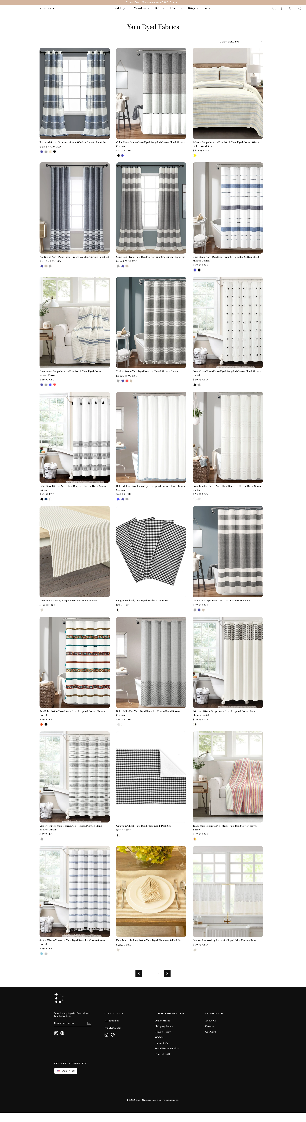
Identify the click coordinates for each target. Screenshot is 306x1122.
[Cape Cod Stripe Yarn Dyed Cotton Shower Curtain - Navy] (199, 609)
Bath (158, 8)
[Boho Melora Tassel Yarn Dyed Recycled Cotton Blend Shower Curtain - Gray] (126, 499)
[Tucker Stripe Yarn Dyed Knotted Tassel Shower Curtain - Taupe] (131, 380)
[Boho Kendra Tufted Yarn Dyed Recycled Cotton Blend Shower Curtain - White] (194, 499)
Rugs (192, 8)
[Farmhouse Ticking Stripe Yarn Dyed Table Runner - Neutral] (41, 609)
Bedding (119, 8)
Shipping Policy (164, 1026)
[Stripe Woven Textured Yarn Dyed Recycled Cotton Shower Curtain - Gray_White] (45, 953)
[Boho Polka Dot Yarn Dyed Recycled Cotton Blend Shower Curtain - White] (122, 724)
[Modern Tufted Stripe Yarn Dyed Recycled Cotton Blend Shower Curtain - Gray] (41, 839)
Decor (175, 8)
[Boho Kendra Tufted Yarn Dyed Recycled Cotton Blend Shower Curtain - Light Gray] (199, 499)
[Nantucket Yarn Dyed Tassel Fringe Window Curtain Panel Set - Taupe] (45, 266)
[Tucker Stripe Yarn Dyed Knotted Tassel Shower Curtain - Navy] (122, 380)
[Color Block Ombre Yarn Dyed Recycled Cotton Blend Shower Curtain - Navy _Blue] (122, 155)
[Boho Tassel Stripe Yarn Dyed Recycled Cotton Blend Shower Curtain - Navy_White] (45, 499)
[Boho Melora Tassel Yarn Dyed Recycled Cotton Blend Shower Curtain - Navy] (122, 499)
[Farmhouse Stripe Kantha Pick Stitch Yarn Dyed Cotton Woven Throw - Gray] (45, 384)
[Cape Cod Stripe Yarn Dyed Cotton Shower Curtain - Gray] (194, 609)
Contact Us (161, 1043)
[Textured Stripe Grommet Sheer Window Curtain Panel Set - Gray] (45, 151)
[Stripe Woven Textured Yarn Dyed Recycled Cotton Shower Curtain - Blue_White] (41, 953)
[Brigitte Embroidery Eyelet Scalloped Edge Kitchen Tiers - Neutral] (194, 949)
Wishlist (160, 1037)
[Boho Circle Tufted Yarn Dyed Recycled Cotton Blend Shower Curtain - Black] (194, 384)
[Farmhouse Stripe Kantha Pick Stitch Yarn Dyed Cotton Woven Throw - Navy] (41, 384)
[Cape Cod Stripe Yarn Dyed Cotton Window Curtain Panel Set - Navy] (122, 266)
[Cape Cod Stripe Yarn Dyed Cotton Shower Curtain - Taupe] (203, 609)
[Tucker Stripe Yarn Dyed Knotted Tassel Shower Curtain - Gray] (118, 380)
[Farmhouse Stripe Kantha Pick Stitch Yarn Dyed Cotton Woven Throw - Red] (54, 384)
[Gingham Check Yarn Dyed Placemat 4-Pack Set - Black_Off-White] (118, 835)
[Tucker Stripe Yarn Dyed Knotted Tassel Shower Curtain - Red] (126, 380)
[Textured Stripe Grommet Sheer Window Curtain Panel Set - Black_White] (54, 151)
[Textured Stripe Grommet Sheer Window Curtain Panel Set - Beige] (50, 151)
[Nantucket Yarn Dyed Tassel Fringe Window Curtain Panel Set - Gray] (50, 266)
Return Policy (163, 1032)
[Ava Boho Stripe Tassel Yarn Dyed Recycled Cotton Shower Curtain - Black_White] (45, 724)
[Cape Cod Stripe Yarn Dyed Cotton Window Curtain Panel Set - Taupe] (126, 266)
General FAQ (162, 1054)
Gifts (207, 8)
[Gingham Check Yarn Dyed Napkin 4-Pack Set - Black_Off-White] (118, 609)
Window (140, 8)
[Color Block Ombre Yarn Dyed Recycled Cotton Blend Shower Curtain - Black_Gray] (118, 155)
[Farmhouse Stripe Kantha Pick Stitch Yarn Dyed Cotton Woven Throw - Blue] (50, 384)
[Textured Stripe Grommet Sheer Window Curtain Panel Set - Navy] (41, 151)
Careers (209, 1026)
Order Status (162, 1021)
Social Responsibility (167, 1048)
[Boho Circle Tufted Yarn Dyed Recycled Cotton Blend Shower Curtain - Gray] (199, 384)
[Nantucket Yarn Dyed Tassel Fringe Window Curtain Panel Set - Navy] (41, 266)
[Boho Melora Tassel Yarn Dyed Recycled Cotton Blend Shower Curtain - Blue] (118, 499)
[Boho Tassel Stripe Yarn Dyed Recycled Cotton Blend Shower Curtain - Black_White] (41, 499)
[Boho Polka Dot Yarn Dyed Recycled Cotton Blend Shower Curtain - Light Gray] (118, 724)
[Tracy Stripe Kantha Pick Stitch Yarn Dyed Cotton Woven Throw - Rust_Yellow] (194, 839)
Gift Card (210, 1032)
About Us (210, 1021)
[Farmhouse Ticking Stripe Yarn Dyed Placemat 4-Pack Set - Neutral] (118, 949)
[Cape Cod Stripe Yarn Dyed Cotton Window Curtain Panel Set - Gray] (118, 266)
